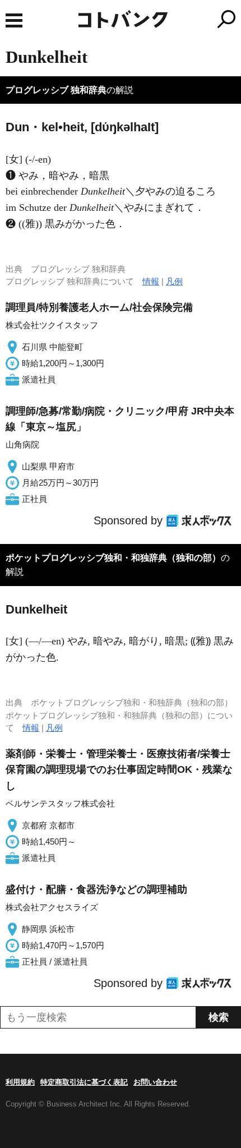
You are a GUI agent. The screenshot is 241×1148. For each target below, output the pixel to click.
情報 (150, 281)
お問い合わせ (155, 1082)
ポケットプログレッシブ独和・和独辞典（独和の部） (113, 558)
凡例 (174, 281)
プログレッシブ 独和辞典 (56, 90)
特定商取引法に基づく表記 (84, 1082)
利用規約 (20, 1082)
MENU (14, 20)
